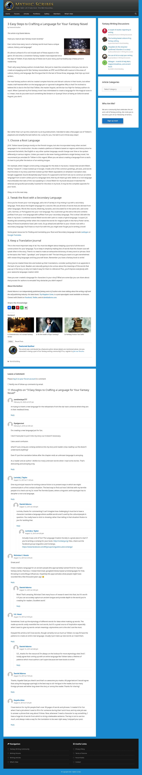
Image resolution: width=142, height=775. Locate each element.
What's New (14, 762)
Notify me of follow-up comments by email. (26, 384)
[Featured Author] (13, 353)
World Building (15, 361)
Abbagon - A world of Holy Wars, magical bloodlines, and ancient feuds (119, 64)
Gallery (46, 14)
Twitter (35, 297)
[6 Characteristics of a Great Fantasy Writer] (21, 324)
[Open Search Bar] (136, 13)
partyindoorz (114, 58)
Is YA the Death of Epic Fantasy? (47, 334)
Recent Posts (19, 341)
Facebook (28, 297)
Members (57, 14)
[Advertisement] (50, 115)
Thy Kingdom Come (46, 294)
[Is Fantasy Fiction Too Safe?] (78, 324)
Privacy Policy (80, 749)
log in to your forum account (24, 379)
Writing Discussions (126, 35)
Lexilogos (85, 232)
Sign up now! (112, 121)
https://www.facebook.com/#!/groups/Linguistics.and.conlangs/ (47, 547)
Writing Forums (15, 753)
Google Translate (14, 235)
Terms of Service (81, 753)
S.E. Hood (18, 614)
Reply (12, 415)
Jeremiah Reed (114, 43)
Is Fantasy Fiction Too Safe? (74, 334)
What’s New (69, 14)
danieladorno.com (50, 297)
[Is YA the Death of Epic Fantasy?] (49, 324)
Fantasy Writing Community (19, 749)
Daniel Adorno (25, 504)
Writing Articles (15, 758)
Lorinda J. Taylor (20, 477)
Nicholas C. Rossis (21, 555)
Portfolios (36, 14)
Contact (78, 762)
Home (8, 14)
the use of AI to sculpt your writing (120, 55)
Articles (26, 14)
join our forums (78, 351)
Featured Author (26, 346)
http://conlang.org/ (61, 541)
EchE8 (112, 69)
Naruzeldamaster (115, 52)
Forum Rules (79, 758)
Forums (17, 14)
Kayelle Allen (19, 700)
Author (11, 341)
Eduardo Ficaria (114, 35)
